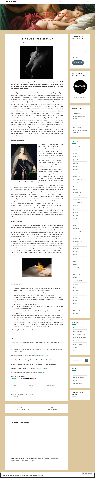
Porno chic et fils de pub (33, 384)
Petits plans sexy (77, 127)
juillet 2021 (76, 160)
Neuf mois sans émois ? (16, 384)
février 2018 (76, 264)
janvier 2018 (76, 267)
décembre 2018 (77, 231)
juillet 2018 (76, 248)
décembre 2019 (77, 192)
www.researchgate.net (17, 351)
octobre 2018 (76, 238)
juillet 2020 (76, 186)
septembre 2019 (77, 202)
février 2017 (76, 303)
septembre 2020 (77, 179)
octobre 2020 (76, 176)
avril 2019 (75, 218)
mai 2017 (75, 294)
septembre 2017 (77, 281)
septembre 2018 (77, 241)
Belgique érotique (77, 328)
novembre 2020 (77, 173)
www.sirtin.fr (41, 372)
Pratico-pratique (28, 394)
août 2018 (75, 245)
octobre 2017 (76, 277)
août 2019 (75, 205)
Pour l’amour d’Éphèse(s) (50, 384)
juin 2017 (75, 290)
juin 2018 (75, 251)
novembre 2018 (77, 235)
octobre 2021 (76, 153)
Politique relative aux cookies (38, 475)
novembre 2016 (77, 310)
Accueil (56, 2)
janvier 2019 (76, 228)
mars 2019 (76, 222)
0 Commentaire (45, 42)
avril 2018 (75, 258)
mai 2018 (75, 254)
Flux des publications (78, 377)
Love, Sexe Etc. (11, 2)
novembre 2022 (77, 146)
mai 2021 (75, 163)
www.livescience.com (16, 345)
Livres (68, 2)
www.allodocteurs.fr (42, 368)
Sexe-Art (75, 347)
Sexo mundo (14, 396)
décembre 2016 (77, 307)
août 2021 (75, 156)
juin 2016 (75, 313)
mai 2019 (75, 215)
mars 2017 (76, 300)
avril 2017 (75, 297)
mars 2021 (76, 166)
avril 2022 (75, 150)
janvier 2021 (76, 169)
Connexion (76, 374)
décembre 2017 (77, 271)
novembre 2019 (77, 196)
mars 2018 (76, 261)
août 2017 (75, 284)
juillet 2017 (76, 287)
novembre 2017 (77, 274)
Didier (37, 42)
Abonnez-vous (78, 62)
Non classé (76, 341)
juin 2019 (75, 212)
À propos (62, 2)
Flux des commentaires (79, 380)
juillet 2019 (76, 209)
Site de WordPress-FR (78, 383)
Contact (87, 2)
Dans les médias (77, 2)
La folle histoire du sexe (79, 334)
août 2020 (75, 182)
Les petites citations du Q (79, 337)
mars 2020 (76, 189)
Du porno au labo (17, 394)
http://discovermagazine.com (40, 355)
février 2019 (76, 225)
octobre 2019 (76, 199)
